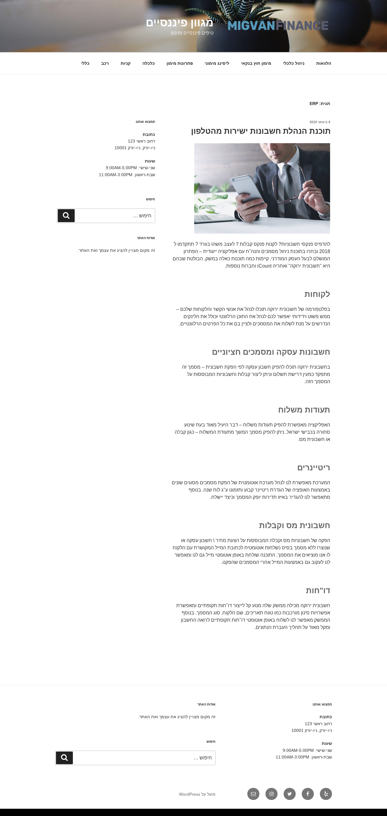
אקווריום (267, 813)
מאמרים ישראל (306, 813)
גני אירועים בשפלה (319, 813)
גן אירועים (241, 813)
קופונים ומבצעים (376, 813)
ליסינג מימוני (217, 63)
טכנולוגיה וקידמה (327, 813)
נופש (245, 813)
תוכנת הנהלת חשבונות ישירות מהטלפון (261, 131)
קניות (126, 63)
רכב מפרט (312, 813)
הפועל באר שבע (384, 813)
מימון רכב (262, 813)
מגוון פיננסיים (179, 22)
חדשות (285, 813)
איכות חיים (365, 813)
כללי (85, 63)
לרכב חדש (333, 813)
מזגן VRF (289, 813)
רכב (105, 63)
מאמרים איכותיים (358, 813)
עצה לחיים (257, 813)
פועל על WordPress (197, 794)
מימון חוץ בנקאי (256, 63)
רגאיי (271, 813)
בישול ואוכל (352, 813)
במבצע (274, 813)
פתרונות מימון (180, 63)
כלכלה (148, 63)
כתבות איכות (338, 813)
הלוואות (323, 63)
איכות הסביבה (280, 813)
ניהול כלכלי (293, 63)
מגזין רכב (370, 813)
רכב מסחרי (301, 813)
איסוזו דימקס (295, 813)
